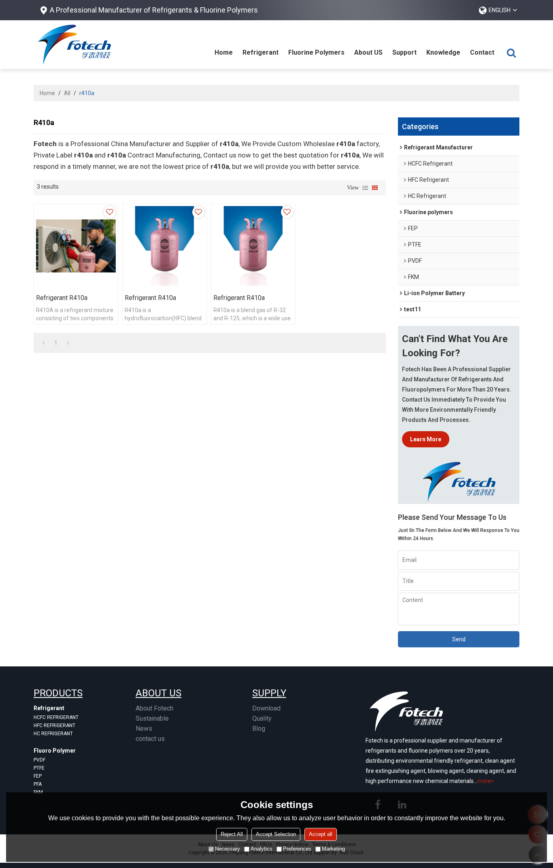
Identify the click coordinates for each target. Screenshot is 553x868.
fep (38, 776)
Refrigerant (260, 52)
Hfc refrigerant (54, 725)
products (58, 693)
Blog (258, 728)
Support (404, 52)
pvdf (39, 760)
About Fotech (154, 708)
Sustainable (152, 718)
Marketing (333, 849)
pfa (38, 784)
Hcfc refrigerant (56, 717)
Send (459, 639)
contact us (150, 738)
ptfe (39, 768)
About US (368, 52)
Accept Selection (276, 834)
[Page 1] (43, 343)
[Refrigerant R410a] (76, 246)
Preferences (297, 849)
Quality (262, 718)
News (144, 728)
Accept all (320, 834)
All (67, 93)
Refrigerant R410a (61, 298)
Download (266, 708)
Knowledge (443, 52)
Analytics (261, 849)
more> (485, 781)
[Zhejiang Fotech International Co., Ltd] (74, 44)
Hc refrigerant (53, 733)
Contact (482, 52)
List (365, 188)
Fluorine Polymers (316, 52)
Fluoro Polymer (55, 750)
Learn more (425, 439)
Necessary (227, 849)
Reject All (232, 834)
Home (224, 52)
